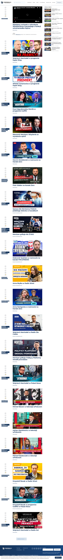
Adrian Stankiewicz (4, 425)
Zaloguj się (59, 2)
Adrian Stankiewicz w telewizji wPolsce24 (25, 431)
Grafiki (37, 2)
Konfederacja (5, 18)
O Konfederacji (42, 2)
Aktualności (29, 2)
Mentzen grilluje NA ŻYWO (23, 234)
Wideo (34, 2)
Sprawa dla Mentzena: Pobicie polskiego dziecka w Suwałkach (25, 210)
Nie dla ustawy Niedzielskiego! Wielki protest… (56, 9)
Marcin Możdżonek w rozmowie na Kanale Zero (26, 161)
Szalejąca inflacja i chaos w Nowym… (57, 14)
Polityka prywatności (6, 555)
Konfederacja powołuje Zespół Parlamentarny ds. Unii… (57, 43)
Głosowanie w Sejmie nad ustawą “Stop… (57, 24)
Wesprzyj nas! (48, 2)
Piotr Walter (4, 179)
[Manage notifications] (61, 555)
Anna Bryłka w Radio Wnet (23, 283)
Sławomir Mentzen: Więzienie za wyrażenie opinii (25, 135)
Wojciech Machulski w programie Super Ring (26, 59)
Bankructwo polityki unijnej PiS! (57, 29)
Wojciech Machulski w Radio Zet (26, 530)
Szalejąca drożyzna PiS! (56, 33)
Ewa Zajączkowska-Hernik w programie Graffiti (24, 110)
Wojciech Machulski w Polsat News (27, 383)
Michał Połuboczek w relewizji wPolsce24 (25, 456)
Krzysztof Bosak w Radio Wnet (25, 481)
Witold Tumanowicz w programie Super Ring (26, 84)
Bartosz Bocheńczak (4, 230)
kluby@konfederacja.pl (34, 555)
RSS (23, 549)
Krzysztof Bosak (5, 475)
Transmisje (18, 548)
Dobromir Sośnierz (4, 252)
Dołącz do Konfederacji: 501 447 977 (23, 555)
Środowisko (4, 181)
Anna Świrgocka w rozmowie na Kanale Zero (25, 308)
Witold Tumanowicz (4, 78)
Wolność (4, 131)
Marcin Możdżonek (4, 154)
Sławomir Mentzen (4, 129)
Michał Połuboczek (4, 450)
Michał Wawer (5, 400)
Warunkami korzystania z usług (51, 553)
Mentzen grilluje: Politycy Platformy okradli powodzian (27, 359)
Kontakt (53, 2)
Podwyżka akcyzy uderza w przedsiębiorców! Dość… (57, 38)
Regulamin (13, 555)
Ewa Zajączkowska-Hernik (5, 104)
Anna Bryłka (4, 277)
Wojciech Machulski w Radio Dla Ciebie (26, 333)
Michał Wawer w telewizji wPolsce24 (27, 407)
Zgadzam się (58, 557)
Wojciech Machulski (4, 52)
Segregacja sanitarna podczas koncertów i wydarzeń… (56, 48)
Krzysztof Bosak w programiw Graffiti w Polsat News (24, 505)
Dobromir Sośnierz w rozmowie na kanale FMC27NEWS (26, 259)
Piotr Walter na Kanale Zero (24, 185)
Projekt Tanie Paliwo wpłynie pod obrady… (57, 19)
